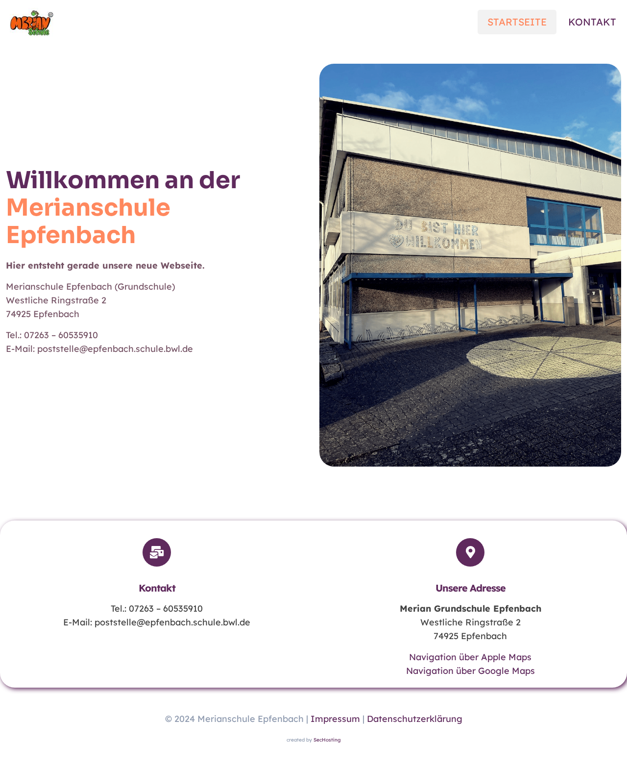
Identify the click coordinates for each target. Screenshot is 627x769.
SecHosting (327, 740)
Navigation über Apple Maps (470, 657)
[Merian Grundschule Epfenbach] (31, 22)
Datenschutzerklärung (414, 718)
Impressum (335, 718)
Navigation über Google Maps (470, 670)
